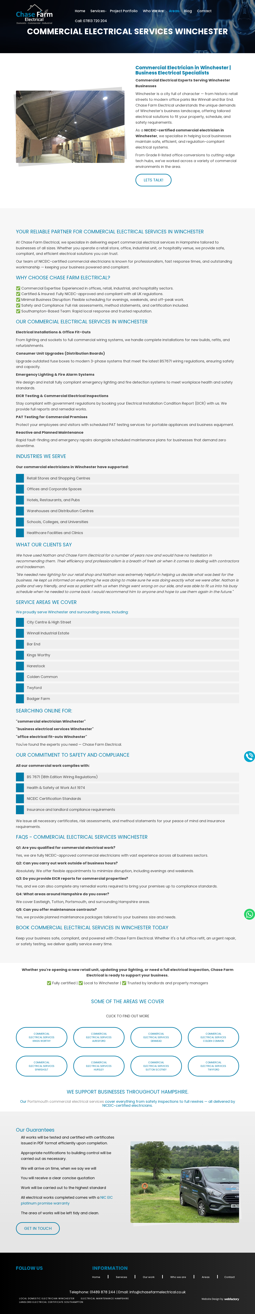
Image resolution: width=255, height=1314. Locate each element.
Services (97, 11)
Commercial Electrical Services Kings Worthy (41, 1037)
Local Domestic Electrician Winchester (47, 1298)
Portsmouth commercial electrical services (65, 1101)
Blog (188, 11)
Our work (149, 1277)
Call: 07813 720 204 (91, 21)
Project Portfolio (124, 11)
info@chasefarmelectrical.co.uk (157, 1292)
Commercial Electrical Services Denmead (156, 1037)
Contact (204, 11)
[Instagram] (19, 1276)
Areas (174, 11)
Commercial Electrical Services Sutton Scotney (156, 1066)
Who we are (178, 1277)
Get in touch (38, 1228)
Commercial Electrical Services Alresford (99, 1037)
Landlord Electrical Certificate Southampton (51, 1302)
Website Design (211, 1299)
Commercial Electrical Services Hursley (99, 1066)
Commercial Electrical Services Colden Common (213, 1037)
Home (80, 11)
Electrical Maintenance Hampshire (105, 1298)
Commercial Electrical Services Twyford (213, 1066)
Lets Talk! (153, 180)
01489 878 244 (102, 1292)
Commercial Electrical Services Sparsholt (41, 1066)
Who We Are (153, 11)
